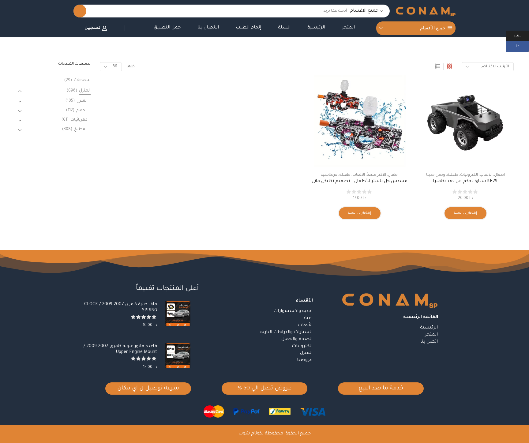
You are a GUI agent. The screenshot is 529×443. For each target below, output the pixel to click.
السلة (284, 27)
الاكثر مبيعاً (376, 175)
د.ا (522, 46)
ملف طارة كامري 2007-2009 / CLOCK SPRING (120, 307)
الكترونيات (469, 175)
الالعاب (486, 175)
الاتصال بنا (208, 27)
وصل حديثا (435, 175)
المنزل (85, 90)
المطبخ (81, 129)
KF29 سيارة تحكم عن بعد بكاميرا (465, 181)
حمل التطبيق (167, 27)
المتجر (348, 27)
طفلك (452, 175)
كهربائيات (79, 120)
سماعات (82, 80)
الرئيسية (316, 27)
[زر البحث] (79, 11)
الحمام (82, 110)
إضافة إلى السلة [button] (465, 213)
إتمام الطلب (248, 27)
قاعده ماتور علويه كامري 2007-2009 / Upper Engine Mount (120, 349)
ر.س (521, 35)
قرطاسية (329, 175)
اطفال (499, 175)
